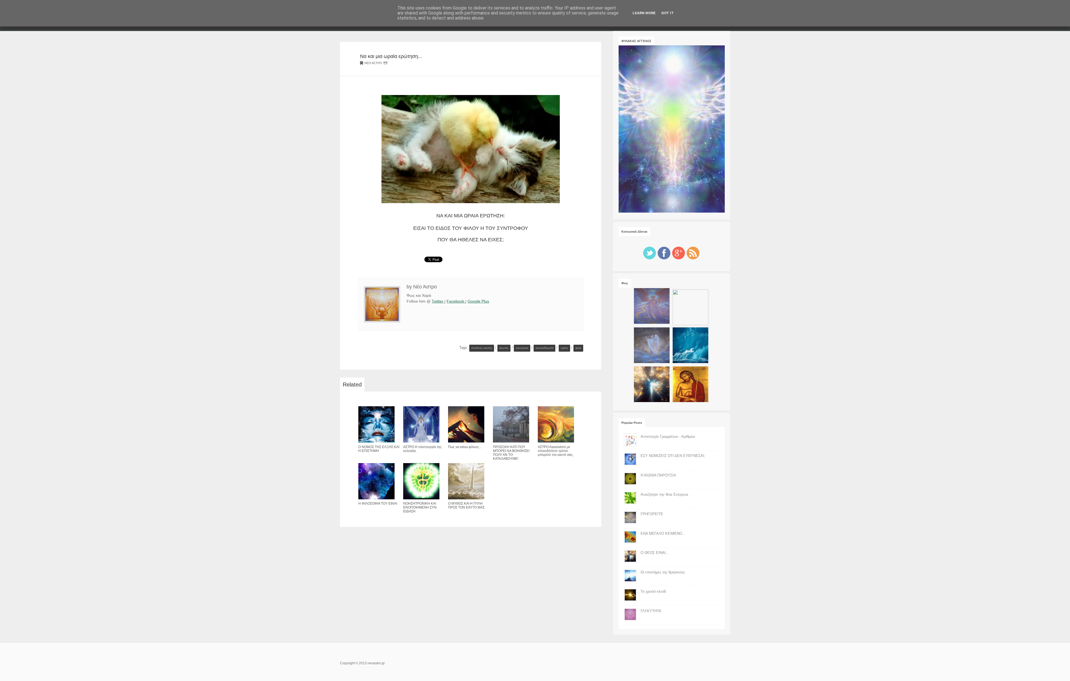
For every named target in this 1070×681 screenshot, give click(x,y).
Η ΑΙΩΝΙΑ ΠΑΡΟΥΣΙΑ (658, 475)
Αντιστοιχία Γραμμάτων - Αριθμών (668, 436)
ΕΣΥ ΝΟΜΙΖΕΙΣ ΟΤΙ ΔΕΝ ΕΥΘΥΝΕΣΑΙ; (673, 456)
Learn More (644, 13)
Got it (667, 13)
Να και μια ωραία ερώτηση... (391, 56)
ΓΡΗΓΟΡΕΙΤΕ (652, 514)
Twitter (438, 301)
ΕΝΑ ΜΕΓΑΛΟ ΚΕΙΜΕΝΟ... (663, 533)
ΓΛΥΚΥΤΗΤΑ (651, 611)
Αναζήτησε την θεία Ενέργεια (664, 494)
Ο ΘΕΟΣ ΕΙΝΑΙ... (655, 553)
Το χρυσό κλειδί (653, 591)
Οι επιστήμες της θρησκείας (663, 572)
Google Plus (478, 301)
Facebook (456, 301)
